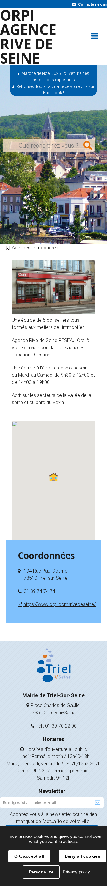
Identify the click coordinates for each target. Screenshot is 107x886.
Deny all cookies (82, 856)
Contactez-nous (92, 4)
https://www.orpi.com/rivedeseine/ (59, 604)
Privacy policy (76, 871)
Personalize (41, 872)
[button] (53, 477)
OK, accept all (29, 856)
